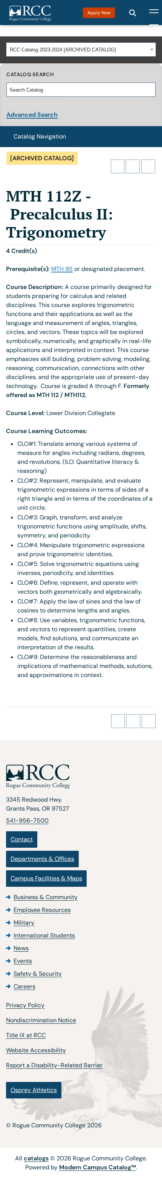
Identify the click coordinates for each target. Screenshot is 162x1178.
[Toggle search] (132, 12)
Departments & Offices (42, 859)
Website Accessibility (36, 1050)
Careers (24, 986)
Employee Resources (42, 910)
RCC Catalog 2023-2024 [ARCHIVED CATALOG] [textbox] (63, 50)
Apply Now (98, 13)
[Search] (150, 90)
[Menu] (153, 13)
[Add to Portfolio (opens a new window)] (118, 166)
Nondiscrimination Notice (41, 1020)
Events (23, 961)
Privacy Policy (25, 1005)
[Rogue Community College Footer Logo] (81, 776)
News (21, 948)
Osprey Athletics (34, 1090)
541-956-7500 (27, 820)
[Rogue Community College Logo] (30, 13)
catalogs (36, 1158)
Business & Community (46, 897)
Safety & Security (38, 974)
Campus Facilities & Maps (46, 878)
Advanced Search (32, 115)
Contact (22, 839)
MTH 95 (62, 269)
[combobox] (81, 49)
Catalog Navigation (40, 136)
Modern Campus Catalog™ (97, 1167)
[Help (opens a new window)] (148, 166)
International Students (44, 935)
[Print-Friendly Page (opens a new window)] (133, 166)
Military (24, 923)
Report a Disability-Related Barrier (54, 1065)
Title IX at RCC (26, 1035)
